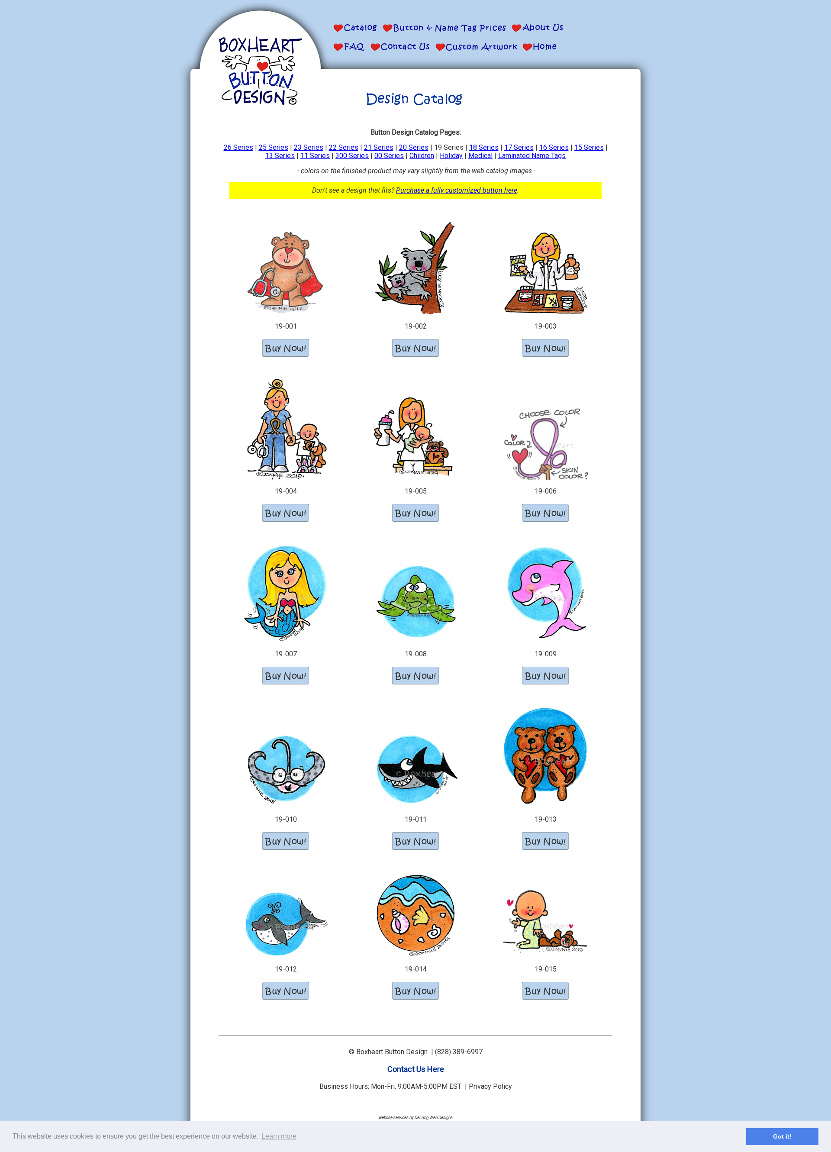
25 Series (273, 147)
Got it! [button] (782, 1136)
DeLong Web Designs (434, 1117)
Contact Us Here (415, 1069)
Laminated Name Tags (532, 156)
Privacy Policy (490, 1086)
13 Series (280, 156)
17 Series (519, 147)
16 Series (554, 147)
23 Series (308, 147)
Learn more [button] (278, 1136)
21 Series (378, 147)
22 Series (343, 147)
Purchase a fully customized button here (456, 190)
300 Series (352, 156)
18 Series (484, 147)
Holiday (451, 156)
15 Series (589, 147)
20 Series (413, 147)
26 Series (238, 147)
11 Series (315, 156)
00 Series (389, 156)
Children (421, 156)
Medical (480, 156)
